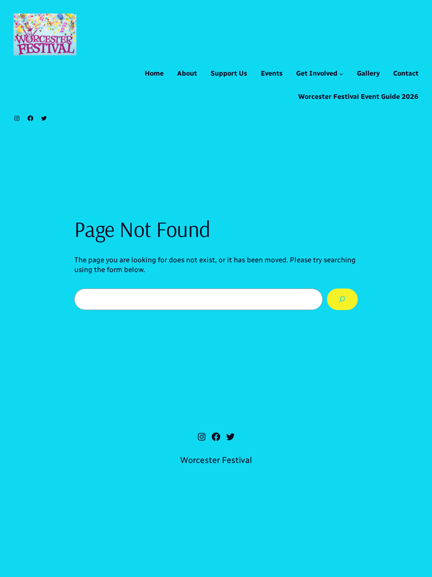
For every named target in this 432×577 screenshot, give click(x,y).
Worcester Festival (216, 460)
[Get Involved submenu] (341, 74)
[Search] (342, 299)
